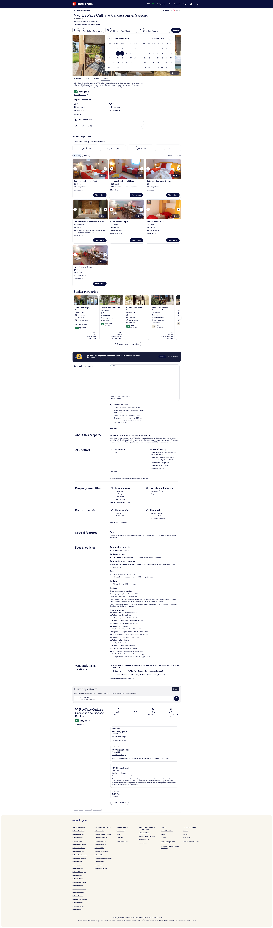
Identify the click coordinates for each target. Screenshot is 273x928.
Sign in (198, 4)
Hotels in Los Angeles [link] (79, 858)
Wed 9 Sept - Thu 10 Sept (120, 31)
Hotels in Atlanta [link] (78, 878)
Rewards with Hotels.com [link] (191, 841)
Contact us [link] (120, 837)
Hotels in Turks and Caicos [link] (103, 834)
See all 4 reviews (80, 95)
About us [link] (185, 831)
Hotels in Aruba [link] (99, 831)
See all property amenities (120, 502)
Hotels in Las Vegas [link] (78, 831)
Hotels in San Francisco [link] (80, 855)
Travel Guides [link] (187, 837)
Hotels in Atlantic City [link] (79, 889)
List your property (164, 4)
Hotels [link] (76, 810)
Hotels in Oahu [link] (99, 865)
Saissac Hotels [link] (97, 810)
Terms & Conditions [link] (167, 831)
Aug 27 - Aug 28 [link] (113, 149)
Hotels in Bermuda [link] (100, 844)
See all (76, 114)
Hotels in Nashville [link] (78, 851)
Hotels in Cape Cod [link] (101, 868)
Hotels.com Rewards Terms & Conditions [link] (170, 847)
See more (113, 428)
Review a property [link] (122, 841)
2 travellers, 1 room (150, 31)
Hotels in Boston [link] (78, 885)
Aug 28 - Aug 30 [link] (140, 149)
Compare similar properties (128, 344)
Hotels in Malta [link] (99, 848)
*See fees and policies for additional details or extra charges (129, 479)
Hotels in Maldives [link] (100, 841)
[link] (175, 10)
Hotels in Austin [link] (77, 875)
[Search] (176, 698)
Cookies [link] (163, 837)
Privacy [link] (163, 834)
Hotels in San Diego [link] (79, 848)
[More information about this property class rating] (82, 19)
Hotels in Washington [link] (79, 872)
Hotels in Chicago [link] (78, 837)
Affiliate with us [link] (144, 833)
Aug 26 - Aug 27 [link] (85, 149)
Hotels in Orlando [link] (78, 841)
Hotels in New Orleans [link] (79, 844)
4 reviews (78, 724)
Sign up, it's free (173, 356)
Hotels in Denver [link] (78, 868)
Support (177, 4)
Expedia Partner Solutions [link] (147, 836)
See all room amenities (118, 522)
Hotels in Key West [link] (78, 892)
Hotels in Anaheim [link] (78, 906)
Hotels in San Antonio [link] (79, 882)
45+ (175, 73)
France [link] (81, 810)
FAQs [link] (118, 834)
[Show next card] (179, 317)
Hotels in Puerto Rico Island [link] (103, 858)
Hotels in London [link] (78, 896)
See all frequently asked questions (122, 678)
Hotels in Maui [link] (99, 855)
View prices (99, 195)
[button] (113, 49)
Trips (185, 4)
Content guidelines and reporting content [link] (168, 842)
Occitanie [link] (88, 810)
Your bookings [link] (121, 831)
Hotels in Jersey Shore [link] (102, 851)
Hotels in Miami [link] (77, 861)
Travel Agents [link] (143, 843)
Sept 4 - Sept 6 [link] (168, 149)
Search (176, 30)
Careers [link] (185, 834)
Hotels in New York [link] (78, 834)
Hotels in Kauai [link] (99, 861)
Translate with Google (119, 737)
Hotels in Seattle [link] (78, 902)
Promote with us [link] (144, 839)
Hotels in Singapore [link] (101, 837)
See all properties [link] (83, 10)
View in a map (116, 398)
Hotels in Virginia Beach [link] (80, 899)
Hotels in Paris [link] (77, 865)
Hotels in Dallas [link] (77, 909)
